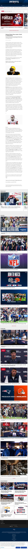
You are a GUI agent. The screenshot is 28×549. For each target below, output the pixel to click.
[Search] (25, 5)
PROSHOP (23, 5)
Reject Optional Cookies (24, 547)
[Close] (27, 542)
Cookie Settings (2, 547)
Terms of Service (14, 535)
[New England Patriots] (14, 529)
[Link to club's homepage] (1, 5)
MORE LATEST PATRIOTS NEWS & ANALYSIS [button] (14, 30)
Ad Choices (14, 540)
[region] (14, 545)
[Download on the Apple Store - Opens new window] (11, 526)
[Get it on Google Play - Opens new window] (16, 527)
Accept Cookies (18, 547)
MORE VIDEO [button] (14, 478)
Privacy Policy (14, 534)
